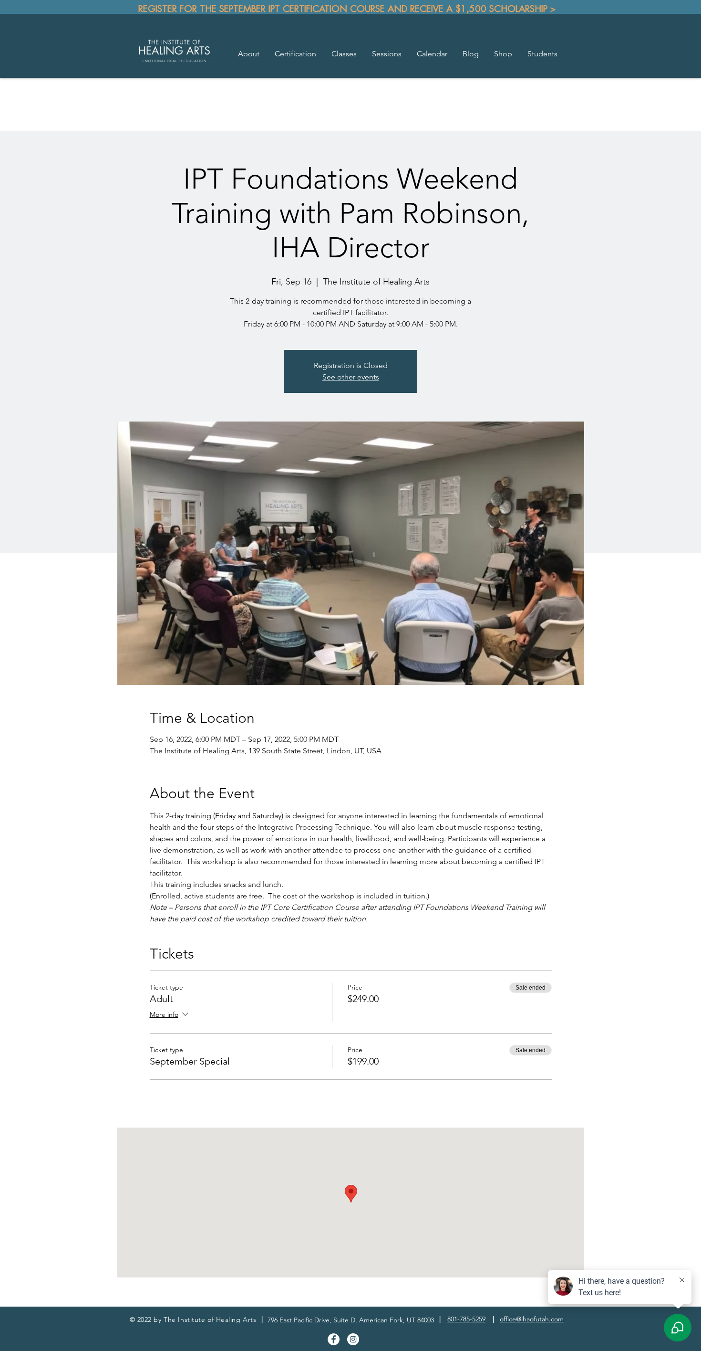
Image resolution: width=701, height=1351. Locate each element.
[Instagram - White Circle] (353, 1339)
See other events (350, 376)
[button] (248, 54)
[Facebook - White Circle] (334, 1339)
